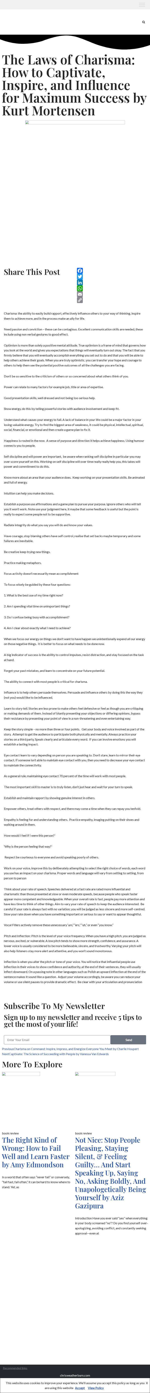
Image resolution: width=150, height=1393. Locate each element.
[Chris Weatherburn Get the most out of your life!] (13, 22)
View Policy (96, 1388)
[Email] (111, 294)
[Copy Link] (111, 300)
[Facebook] (111, 271)
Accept (80, 1388)
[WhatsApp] (111, 288)
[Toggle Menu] (142, 4)
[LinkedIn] (111, 282)
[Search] (143, 22)
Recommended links (15, 1368)
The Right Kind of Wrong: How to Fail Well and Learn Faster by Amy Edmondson (35, 1152)
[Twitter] (111, 277)
